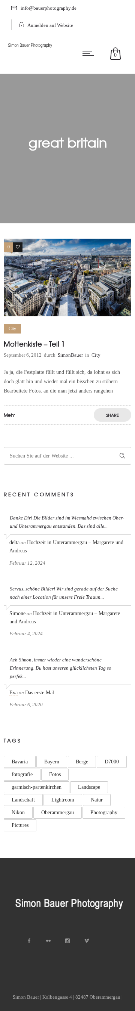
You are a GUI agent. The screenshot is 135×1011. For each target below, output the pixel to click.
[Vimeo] (86, 940)
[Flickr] (48, 940)
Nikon (18, 812)
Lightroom (62, 800)
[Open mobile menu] (90, 53)
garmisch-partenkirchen (37, 787)
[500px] (105, 940)
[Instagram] (67, 940)
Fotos (55, 774)
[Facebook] (29, 940)
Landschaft (23, 800)
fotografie (22, 774)
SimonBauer (70, 355)
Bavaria (20, 762)
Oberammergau (57, 812)
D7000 (112, 762)
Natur (97, 800)
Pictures (20, 825)
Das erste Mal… (42, 692)
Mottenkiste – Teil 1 (34, 344)
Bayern (51, 762)
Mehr (9, 415)
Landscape (89, 787)
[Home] (30, 48)
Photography (103, 812)
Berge (82, 762)
